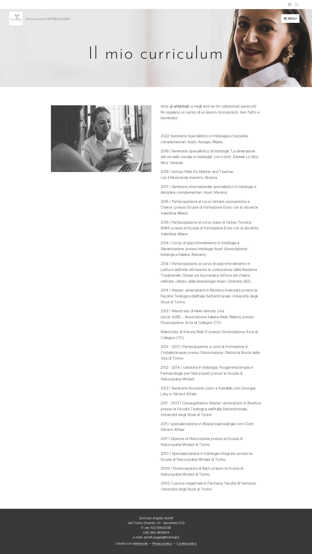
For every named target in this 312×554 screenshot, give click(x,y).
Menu (292, 18)
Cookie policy (186, 543)
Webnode (140, 543)
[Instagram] (296, 4)
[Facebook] (290, 4)
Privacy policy (162, 543)
